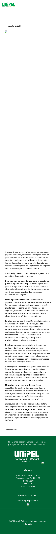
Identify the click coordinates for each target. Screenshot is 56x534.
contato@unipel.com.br (28, 500)
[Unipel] (14, 4)
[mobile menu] (52, 4)
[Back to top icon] (28, 515)
